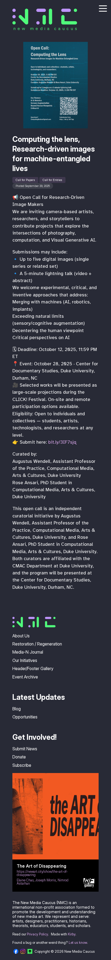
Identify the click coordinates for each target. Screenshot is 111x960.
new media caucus (46, 28)
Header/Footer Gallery (32, 668)
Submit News (24, 748)
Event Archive (25, 677)
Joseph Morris (45, 880)
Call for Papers (25, 180)
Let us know (78, 943)
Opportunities (24, 717)
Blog (16, 708)
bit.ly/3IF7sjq (62, 442)
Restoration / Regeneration (37, 644)
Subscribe (21, 765)
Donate (19, 757)
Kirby (71, 934)
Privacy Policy (37, 934)
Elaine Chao (25, 880)
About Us (21, 635)
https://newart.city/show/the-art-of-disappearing (42, 873)
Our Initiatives (24, 660)
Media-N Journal (27, 652)
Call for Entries (52, 180)
